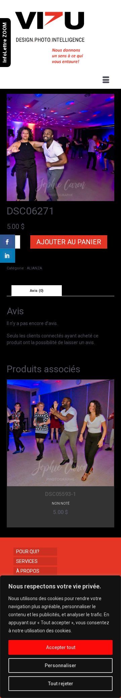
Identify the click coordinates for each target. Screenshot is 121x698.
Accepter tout (60, 647)
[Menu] (105, 80)
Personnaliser (60, 665)
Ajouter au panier (68, 242)
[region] (60, 636)
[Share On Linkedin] (7, 256)
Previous (12, 453)
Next (108, 453)
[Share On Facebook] (7, 242)
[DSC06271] (60, 147)
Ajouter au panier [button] (60, 522)
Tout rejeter (60, 683)
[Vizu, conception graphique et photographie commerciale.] (61, 35)
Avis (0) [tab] (36, 291)
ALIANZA (34, 268)
